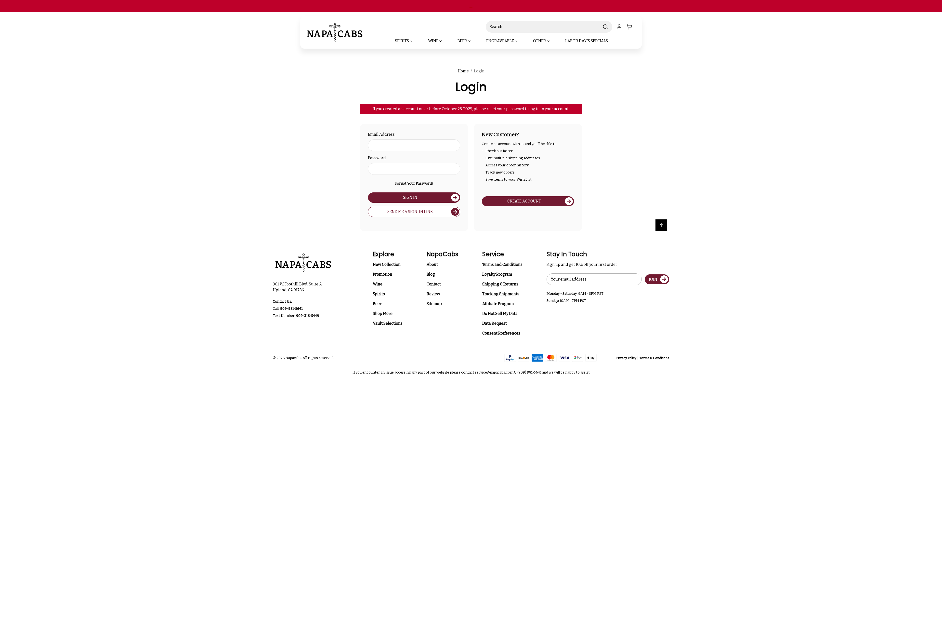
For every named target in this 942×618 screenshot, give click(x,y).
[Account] (619, 27)
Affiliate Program (498, 303)
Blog (431, 274)
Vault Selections (388, 323)
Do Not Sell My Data (500, 313)
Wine (377, 284)
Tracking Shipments (500, 294)
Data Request (494, 323)
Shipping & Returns (500, 284)
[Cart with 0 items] (632, 27)
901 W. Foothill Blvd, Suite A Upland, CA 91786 (298, 287)
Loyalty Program (497, 274)
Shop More (382, 313)
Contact (434, 284)
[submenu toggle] (415, 41)
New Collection (387, 264)
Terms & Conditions (654, 358)
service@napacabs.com (494, 372)
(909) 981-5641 (529, 372)
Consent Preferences (501, 333)
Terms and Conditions (502, 264)
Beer (377, 303)
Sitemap (434, 303)
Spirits (379, 294)
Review (433, 294)
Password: (377, 158)
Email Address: (381, 134)
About (432, 264)
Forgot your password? (414, 183)
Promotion (382, 274)
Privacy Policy (626, 358)
